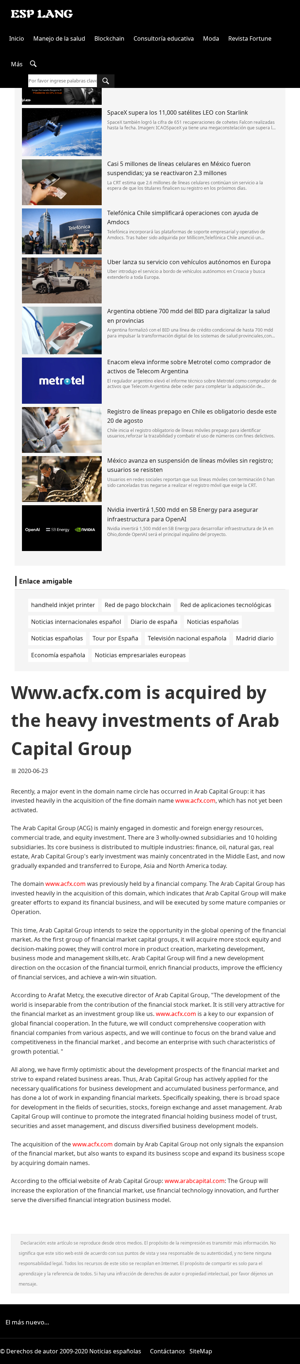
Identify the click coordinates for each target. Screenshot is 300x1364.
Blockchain (109, 38)
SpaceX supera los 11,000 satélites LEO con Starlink (177, 112)
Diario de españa (154, 622)
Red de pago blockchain (138, 605)
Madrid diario (255, 638)
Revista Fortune (249, 38)
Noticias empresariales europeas (140, 655)
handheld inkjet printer (63, 605)
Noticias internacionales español (76, 622)
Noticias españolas (213, 622)
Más (17, 64)
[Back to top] (290, 1354)
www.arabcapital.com (195, 1181)
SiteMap (201, 1351)
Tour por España (115, 638)
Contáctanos (167, 1351)
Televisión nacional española (187, 638)
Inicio (16, 38)
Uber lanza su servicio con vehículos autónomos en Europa (189, 262)
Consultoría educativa (164, 38)
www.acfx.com (195, 800)
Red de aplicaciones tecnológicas (225, 605)
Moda (211, 38)
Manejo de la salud (59, 38)
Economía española (58, 655)
